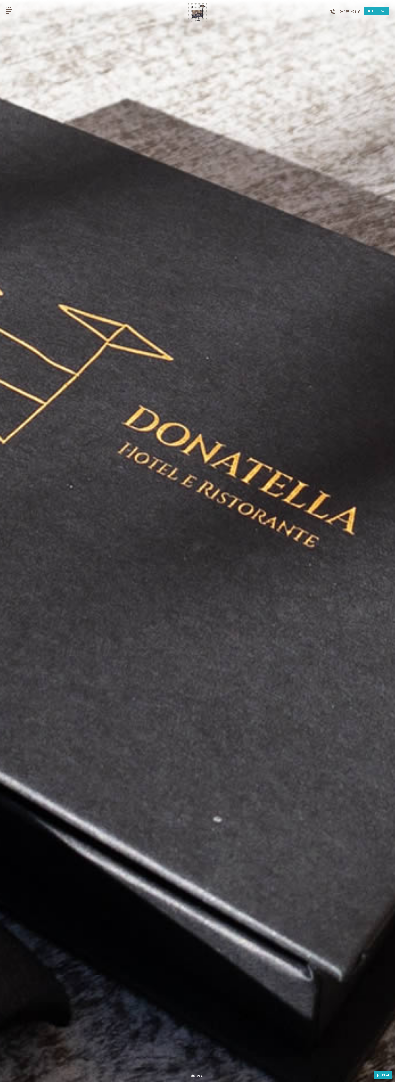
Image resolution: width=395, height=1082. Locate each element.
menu (9, 7)
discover (197, 1075)
